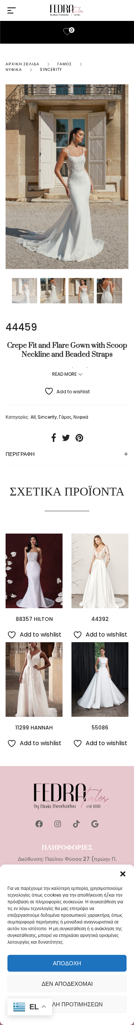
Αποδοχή (67, 963)
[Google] (94, 823)
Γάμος (64, 64)
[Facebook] (39, 823)
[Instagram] (57, 823)
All (33, 417)
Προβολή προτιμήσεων (67, 1004)
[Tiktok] (76, 823)
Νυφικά (14, 69)
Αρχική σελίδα (22, 64)
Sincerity (51, 69)
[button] (123, 874)
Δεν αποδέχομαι (67, 984)
